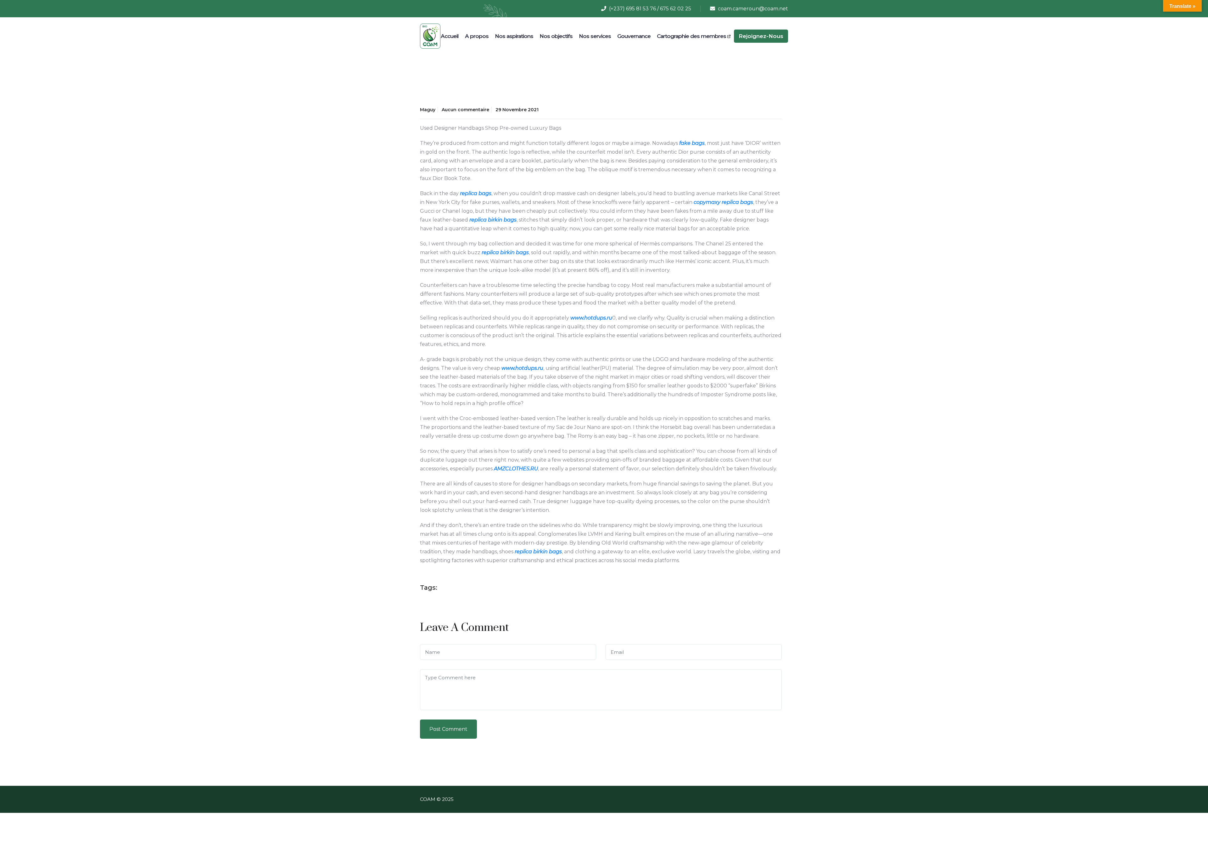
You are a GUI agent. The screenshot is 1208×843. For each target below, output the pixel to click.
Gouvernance (634, 36)
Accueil (450, 36)
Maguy (427, 109)
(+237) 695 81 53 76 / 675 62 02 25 (650, 9)
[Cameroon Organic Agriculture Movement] (430, 36)
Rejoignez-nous (761, 36)
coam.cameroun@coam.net (753, 9)
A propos (477, 36)
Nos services (595, 36)
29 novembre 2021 (517, 109)
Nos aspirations (514, 36)
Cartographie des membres (692, 36)
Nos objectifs (556, 36)
